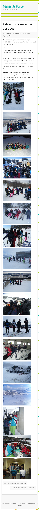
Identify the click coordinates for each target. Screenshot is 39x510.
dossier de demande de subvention (15, 483)
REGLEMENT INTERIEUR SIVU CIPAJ (23, 488)
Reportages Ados (7, 36)
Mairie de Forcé (13, 6)
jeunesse (27, 33)
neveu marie (8, 33)
